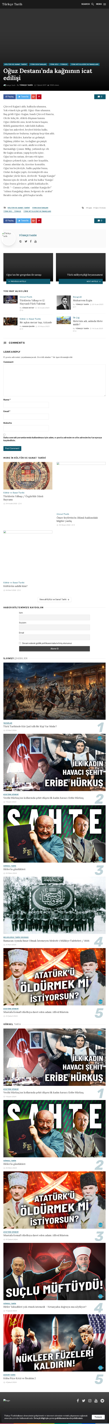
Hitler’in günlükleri (14, 869)
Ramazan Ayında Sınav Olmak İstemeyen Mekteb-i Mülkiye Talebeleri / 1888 (46, 940)
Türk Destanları (38, 64)
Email (6, 411)
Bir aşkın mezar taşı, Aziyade (36, 322)
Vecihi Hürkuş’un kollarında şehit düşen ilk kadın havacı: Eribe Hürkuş (43, 797)
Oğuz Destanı (100, 208)
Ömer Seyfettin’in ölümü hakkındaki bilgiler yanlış (77, 519)
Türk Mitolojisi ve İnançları (84, 64)
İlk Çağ (76, 317)
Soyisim (22, 623)
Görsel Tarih (26, 297)
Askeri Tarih (9, 1375)
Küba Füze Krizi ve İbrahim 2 (19, 1378)
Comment (8, 362)
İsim (21, 613)
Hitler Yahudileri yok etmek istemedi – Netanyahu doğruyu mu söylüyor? (44, 1306)
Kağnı (89, 208)
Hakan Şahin (28, 326)
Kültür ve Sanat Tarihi (16, 64)
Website (7, 423)
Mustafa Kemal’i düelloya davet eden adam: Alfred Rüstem (35, 1012)
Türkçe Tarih (26, 85)
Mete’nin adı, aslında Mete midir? (88, 323)
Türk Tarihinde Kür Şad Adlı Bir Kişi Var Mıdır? (30, 726)
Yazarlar (7, 723)
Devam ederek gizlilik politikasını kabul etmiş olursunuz (47, 643)
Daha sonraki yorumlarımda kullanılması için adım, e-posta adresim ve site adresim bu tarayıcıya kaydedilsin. (52, 439)
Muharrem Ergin (82, 300)
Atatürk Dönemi (11, 794)
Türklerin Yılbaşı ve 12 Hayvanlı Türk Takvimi (32, 302)
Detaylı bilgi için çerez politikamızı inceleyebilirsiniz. (58, 1418)
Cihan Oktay (28, 308)
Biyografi (77, 297)
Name (7, 400)
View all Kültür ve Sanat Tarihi (52, 599)
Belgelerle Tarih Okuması (16, 937)
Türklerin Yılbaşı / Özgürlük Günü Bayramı (23, 498)
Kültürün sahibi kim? (15, 586)
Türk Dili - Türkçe (58, 64)
